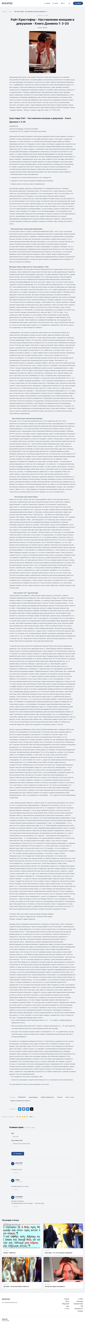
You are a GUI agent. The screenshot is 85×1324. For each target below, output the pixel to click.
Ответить (16, 1172)
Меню (48, 3)
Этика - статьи (69, 1097)
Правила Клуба (78, 1303)
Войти (79, 3)
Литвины (80, 1311)
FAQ (82, 1306)
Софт (67, 1306)
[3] (22, 1116)
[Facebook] (27, 1109)
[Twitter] (31, 1109)
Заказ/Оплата (79, 1308)
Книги (67, 1301)
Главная (4, 11)
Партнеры (80, 1301)
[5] (27, 1116)
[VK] (23, 1109)
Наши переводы (33, 1097)
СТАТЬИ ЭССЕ (22, 1097)
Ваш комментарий (17, 1140)
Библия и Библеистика (47, 1097)
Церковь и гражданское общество (20, 1100)
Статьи (10, 11)
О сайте (80, 1299)
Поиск (56, 3)
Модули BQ (65, 1303)
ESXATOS (6, 1299)
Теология (59, 1097)
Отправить (19, 1153)
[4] (25, 1116)
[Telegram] (19, 1109)
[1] (17, 1116)
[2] (20, 1116)
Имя (12, 1133)
